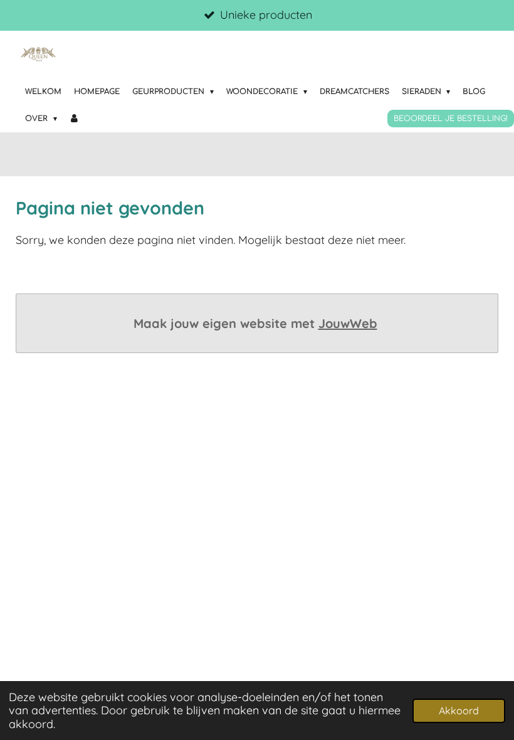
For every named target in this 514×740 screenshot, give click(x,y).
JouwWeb (347, 323)
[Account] (75, 118)
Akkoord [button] (459, 710)
